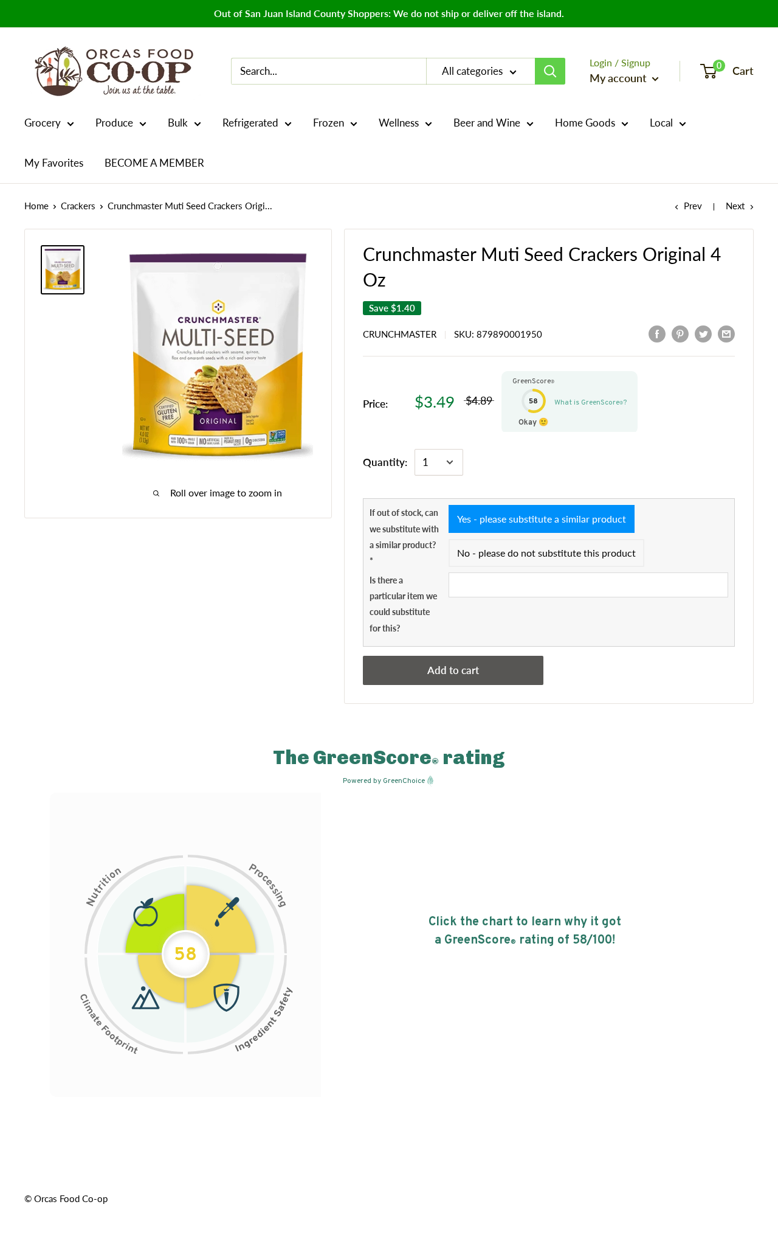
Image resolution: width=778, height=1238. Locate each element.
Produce (114, 122)
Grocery (42, 122)
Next (735, 205)
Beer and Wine (486, 122)
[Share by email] (726, 333)
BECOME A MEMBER (154, 162)
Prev (693, 205)
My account (619, 78)
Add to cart (453, 670)
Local (661, 122)
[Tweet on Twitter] (703, 333)
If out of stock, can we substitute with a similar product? (404, 536)
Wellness (399, 122)
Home (36, 205)
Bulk (178, 122)
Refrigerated (250, 122)
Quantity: (385, 462)
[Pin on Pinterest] (680, 333)
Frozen (328, 122)
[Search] (550, 71)
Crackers (78, 205)
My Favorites (53, 162)
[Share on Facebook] (657, 333)
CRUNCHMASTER (399, 334)
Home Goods (585, 122)
